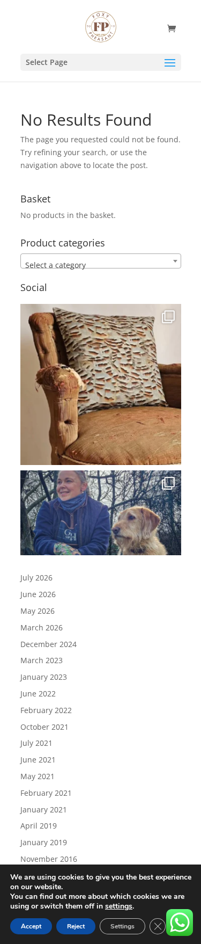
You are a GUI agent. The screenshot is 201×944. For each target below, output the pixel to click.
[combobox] (100, 260)
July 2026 (36, 577)
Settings (122, 926)
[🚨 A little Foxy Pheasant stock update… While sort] (100, 550)
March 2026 (41, 627)
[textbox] (101, 265)
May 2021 (37, 776)
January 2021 (43, 809)
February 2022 (46, 710)
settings (118, 906)
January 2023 (43, 677)
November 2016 (48, 859)
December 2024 (48, 644)
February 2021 (46, 793)
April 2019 (38, 825)
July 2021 (36, 743)
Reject (76, 926)
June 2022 (38, 693)
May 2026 (37, 611)
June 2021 (38, 759)
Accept (31, 926)
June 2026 (38, 594)
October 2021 (44, 727)
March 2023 (41, 660)
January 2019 (43, 842)
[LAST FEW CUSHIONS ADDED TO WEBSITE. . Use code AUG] (100, 384)
